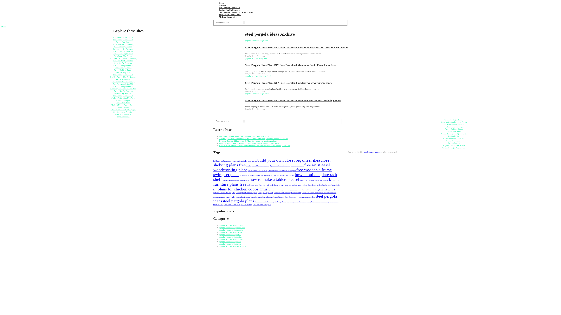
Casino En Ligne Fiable (454, 129)
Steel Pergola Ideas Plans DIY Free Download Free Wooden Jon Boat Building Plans (293, 100)
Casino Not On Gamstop (123, 51)
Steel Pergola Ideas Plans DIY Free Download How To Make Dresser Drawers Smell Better (296, 47)
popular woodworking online (230, 237)
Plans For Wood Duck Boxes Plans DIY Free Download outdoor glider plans (249, 143)
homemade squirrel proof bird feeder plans (254, 175)
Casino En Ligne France (123, 65)
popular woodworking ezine (230, 234)
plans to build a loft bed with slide (306, 190)
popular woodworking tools (230, 244)
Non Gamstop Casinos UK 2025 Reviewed (236, 12)
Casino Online (454, 136)
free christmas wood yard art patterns (260, 171)
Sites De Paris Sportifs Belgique (123, 110)
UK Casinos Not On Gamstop (123, 44)
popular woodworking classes (231, 225)
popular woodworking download (232, 227)
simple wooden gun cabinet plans (258, 197)
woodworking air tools (372, 152)
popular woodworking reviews (231, 239)
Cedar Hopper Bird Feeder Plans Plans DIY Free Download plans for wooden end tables (253, 139)
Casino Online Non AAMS (453, 138)
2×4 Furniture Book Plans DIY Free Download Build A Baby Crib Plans (247, 136)
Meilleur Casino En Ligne (454, 127)
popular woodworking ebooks (231, 230)
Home (221, 3)
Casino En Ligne (123, 100)
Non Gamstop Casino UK (123, 61)
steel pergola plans (238, 201)
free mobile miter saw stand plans (284, 171)
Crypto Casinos (123, 107)
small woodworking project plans (303, 197)
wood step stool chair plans (262, 204)
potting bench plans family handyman (244, 193)
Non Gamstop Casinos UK (229, 8)
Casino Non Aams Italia (123, 114)
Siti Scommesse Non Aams (454, 124)
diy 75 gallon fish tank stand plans (257, 166)
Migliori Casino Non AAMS (454, 145)
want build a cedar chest (232, 204)
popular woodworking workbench (232, 246)
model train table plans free (256, 185)
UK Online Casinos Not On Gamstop (123, 58)
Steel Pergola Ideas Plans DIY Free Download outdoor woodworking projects (288, 82)
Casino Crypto (454, 143)
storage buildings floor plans (280, 202)
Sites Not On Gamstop (123, 63)
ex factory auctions (297, 166)
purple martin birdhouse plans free (285, 193)
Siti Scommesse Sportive (123, 112)
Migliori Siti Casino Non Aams (123, 98)
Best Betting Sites (123, 72)
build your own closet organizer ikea (288, 160)
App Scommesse (123, 117)
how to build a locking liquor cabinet (281, 175)
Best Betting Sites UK (123, 93)
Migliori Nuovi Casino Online (123, 105)
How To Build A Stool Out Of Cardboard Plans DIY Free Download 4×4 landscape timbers (254, 146)
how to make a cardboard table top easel (235, 180)
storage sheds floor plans (298, 202)
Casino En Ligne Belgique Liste (454, 134)
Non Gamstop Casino (123, 68)
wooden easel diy (246, 204)
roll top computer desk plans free (308, 193)
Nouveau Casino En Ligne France (454, 122)
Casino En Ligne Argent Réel (453, 148)
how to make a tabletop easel (274, 179)
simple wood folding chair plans (281, 197)
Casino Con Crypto (454, 141)
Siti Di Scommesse (123, 79)
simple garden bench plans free (236, 197)
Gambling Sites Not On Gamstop (123, 89)
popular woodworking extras (230, 232)
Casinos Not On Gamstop (229, 10)
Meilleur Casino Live (228, 17)
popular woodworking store (230, 241)
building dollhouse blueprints (247, 161)
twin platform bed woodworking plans (320, 202)
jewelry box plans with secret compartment (314, 180)
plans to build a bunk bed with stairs (282, 190)
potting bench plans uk (265, 193)
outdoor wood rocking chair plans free (305, 185)
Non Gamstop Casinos (123, 47)
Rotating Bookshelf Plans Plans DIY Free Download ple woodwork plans (248, 141)
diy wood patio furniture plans (280, 166)
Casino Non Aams (123, 42)
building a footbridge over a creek (225, 161)
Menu (3, 27)
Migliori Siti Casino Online (230, 15)
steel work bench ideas (262, 202)
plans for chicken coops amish (244, 189)
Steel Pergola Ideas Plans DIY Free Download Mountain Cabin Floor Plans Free (290, 65)
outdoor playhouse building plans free (278, 185)
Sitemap (222, 5)
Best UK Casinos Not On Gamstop (123, 77)
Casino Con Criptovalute (123, 54)
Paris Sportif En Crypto (123, 56)
